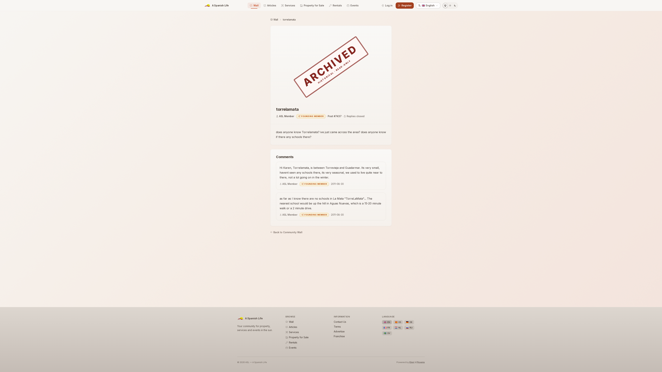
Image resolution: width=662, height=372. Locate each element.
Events (354, 5)
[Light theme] (450, 5)
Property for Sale (314, 5)
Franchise (339, 336)
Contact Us (340, 321)
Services (290, 5)
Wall (256, 5)
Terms (337, 326)
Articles (271, 5)
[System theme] (445, 5)
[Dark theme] (455, 5)
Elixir (412, 362)
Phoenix (421, 362)
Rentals (337, 5)
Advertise (339, 331)
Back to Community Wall (287, 232)
